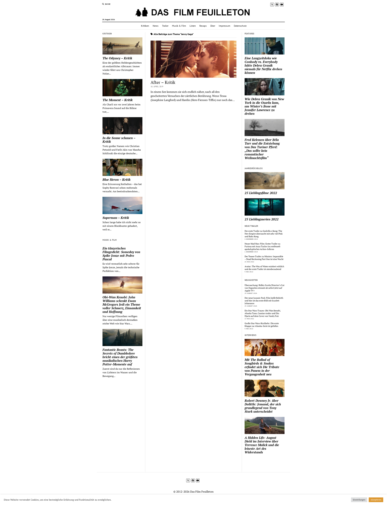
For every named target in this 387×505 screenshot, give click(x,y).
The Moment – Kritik (117, 100)
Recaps (203, 25)
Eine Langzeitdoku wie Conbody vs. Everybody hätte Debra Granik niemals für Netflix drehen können (263, 65)
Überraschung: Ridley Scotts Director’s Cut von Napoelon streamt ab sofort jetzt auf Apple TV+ (264, 288)
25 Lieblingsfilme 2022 (261, 193)
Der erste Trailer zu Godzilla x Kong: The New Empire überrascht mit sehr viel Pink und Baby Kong (264, 234)
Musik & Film (179, 25)
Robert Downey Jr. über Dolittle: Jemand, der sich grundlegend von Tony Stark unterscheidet (263, 406)
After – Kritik (163, 82)
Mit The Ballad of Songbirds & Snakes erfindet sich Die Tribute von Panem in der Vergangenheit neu (262, 367)
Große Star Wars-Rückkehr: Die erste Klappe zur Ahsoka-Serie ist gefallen (262, 324)
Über (212, 25)
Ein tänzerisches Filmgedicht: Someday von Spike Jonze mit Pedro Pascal (121, 253)
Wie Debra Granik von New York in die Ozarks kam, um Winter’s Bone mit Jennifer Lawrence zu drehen (264, 106)
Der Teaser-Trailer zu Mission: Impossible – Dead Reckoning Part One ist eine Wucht (264, 258)
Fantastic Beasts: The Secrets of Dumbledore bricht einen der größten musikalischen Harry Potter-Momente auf (119, 357)
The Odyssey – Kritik (117, 58)
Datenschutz (240, 25)
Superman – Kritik (115, 217)
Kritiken (145, 25)
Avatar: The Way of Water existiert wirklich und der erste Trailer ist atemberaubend (264, 268)
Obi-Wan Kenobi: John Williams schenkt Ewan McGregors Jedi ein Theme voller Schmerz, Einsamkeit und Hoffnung (121, 304)
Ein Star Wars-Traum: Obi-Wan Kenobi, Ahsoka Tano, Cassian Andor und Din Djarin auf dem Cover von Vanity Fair (263, 313)
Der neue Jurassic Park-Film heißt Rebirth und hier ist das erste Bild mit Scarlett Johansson (264, 301)
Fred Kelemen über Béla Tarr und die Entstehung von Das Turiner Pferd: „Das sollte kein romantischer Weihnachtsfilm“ (262, 149)
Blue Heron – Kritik (116, 179)
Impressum (224, 25)
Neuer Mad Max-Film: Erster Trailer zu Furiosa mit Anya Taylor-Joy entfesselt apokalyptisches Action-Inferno (262, 246)
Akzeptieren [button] (376, 499)
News (155, 25)
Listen (193, 25)
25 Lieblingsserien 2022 (261, 219)
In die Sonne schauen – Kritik (118, 139)
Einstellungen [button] (359, 499)
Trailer (165, 25)
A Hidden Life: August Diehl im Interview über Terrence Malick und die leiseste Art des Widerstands (262, 445)
